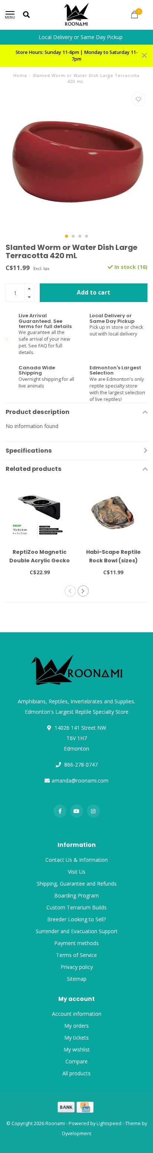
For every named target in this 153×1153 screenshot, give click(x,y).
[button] (66, 236)
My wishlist (77, 1049)
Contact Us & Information (76, 859)
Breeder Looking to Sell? (76, 919)
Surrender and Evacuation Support (77, 931)
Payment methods (76, 943)
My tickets (76, 1037)
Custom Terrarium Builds (76, 907)
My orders (76, 1025)
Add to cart (93, 292)
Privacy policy (77, 966)
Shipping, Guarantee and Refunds (77, 883)
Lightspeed (109, 1123)
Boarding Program (76, 895)
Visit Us (76, 871)
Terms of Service (76, 954)
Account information (76, 1013)
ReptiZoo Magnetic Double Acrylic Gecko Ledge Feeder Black (39, 560)
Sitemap (77, 978)
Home (20, 75)
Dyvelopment (76, 1133)
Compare (76, 1061)
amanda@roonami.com (80, 780)
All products (76, 1073)
